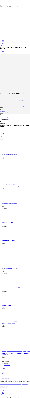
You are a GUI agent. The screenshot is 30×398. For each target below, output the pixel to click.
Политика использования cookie (4, 384)
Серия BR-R (20, 351)
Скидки (1, 45)
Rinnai (10, 110)
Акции (3, 393)
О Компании (3, 368)
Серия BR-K (24, 110)
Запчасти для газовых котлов (15, 110)
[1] (5, 90)
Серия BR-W (13, 268)
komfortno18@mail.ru (7, 365)
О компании (3, 42)
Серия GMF (8, 184)
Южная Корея (8, 119)
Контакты (3, 43)
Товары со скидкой (4, 376)
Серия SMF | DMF (14, 154)
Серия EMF (5, 184)
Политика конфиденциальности (6, 378)
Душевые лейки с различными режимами (7, 377)
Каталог (3, 40)
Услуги (3, 41)
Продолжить (5, 387)
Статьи (3, 372)
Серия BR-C (20, 110)
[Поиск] (18, 397)
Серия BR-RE (3, 111)
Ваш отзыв (2, 133)
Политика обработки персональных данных (15, 384)
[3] (5, 84)
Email (1, 136)
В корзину (2, 387)
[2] (5, 78)
